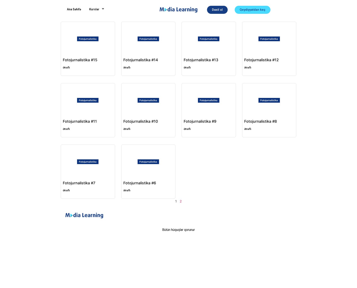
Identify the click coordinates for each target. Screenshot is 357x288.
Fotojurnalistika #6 (139, 183)
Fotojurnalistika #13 (201, 60)
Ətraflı (66, 67)
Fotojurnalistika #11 (80, 121)
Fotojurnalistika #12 (261, 60)
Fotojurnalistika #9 (200, 121)
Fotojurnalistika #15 (80, 60)
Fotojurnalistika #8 (260, 121)
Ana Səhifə (74, 9)
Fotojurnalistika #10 (140, 121)
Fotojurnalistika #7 (79, 183)
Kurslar (94, 9)
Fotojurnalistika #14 (140, 60)
